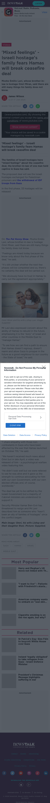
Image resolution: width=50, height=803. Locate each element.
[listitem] (25, 417)
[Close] (44, 368)
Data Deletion (9, 435)
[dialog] (25, 401)
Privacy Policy (41, 435)
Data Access (25, 435)
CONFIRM (15, 425)
